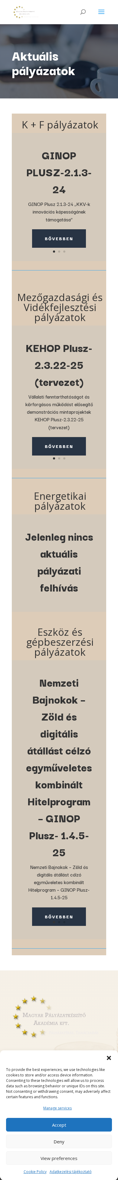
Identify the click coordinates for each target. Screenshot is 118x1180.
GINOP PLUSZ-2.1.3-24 (59, 172)
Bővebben (59, 238)
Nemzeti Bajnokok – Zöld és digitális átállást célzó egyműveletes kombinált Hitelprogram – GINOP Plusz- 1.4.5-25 (59, 767)
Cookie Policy (35, 1171)
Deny (59, 1142)
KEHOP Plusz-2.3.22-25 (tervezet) (59, 364)
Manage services (57, 1108)
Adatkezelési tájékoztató (71, 1171)
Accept (59, 1125)
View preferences (59, 1158)
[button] (109, 1058)
